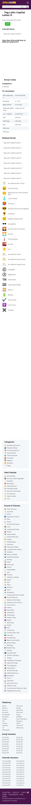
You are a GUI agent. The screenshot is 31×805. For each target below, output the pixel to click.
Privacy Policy (6, 792)
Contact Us (15, 792)
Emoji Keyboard (13, 794)
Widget (4, 794)
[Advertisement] (15, 59)
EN (22, 7)
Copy (7, 24)
